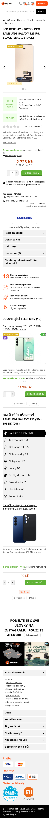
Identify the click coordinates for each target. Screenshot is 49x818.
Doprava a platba (14, 682)
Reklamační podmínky (16, 689)
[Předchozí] (4, 67)
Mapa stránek (12, 705)
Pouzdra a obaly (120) (21, 433)
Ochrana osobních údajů (17, 702)
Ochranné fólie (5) (19, 447)
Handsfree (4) (16, 489)
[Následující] (44, 67)
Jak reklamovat (13, 695)
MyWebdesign (9, 814)
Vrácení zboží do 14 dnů (17, 698)
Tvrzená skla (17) (18, 440)
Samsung (9, 23)
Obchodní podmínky (15, 685)
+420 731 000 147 (35, 205)
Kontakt (9, 679)
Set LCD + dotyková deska (33, 20)
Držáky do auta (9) (19, 475)
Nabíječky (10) (17, 461)
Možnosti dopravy (13, 155)
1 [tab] (23, 89)
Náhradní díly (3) (18, 454)
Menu (43, 3)
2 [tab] (26, 89)
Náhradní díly (13, 20)
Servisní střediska (14, 692)
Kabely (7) (14, 468)
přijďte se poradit (18, 308)
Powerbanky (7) (17, 482)
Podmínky (23, 108)
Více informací (9, 142)
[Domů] (3, 20)
